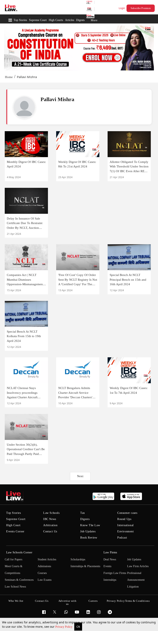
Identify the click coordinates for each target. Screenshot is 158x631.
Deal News (109, 559)
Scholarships (78, 559)
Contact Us (50, 531)
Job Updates (88, 531)
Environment (125, 531)
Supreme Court (38, 20)
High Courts (56, 20)
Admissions (44, 566)
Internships (109, 579)
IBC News (49, 519)
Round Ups (124, 519)
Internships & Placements (85, 566)
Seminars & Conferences (19, 579)
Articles (69, 20)
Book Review (88, 537)
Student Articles (47, 559)
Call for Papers (13, 559)
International (125, 525)
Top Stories (20, 20)
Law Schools (51, 512)
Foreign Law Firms (114, 573)
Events (107, 566)
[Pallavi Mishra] (24, 107)
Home (9, 77)
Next (80, 476)
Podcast (122, 537)
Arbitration (50, 525)
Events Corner (15, 531)
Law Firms (110, 552)
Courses (42, 573)
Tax (82, 512)
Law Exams (44, 579)
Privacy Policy (64, 626)
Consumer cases (127, 512)
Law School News (15, 586)
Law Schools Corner (19, 552)
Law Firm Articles (138, 566)
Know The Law (90, 525)
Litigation (133, 586)
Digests (80, 20)
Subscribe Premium (141, 8)
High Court (13, 525)
